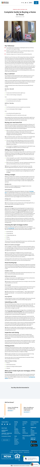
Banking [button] (16, 421)
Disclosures (32, 431)
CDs (15, 426)
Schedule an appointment (34, 435)
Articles (23, 438)
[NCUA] (8, 456)
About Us (23, 429)
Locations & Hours (5, 430)
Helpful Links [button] (33, 427)
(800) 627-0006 (9, 433)
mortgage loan (11, 228)
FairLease (34, 424)
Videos (23, 437)
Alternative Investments (16, 429)
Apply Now (16, 444)
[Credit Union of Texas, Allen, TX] (5, 3)
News (23, 424)
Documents (32, 430)
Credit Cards (16, 430)
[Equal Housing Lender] (17, 456)
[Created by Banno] (19, 460)
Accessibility (11, 452)
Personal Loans (16, 442)
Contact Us (3, 431)
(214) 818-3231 (4, 433)
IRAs (15, 427)
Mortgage (15, 440)
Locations (24, 431)
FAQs (31, 429)
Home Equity (16, 441)
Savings (15, 424)
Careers (23, 430)
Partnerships (24, 423)
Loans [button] (15, 436)
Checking (15, 423)
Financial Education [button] (26, 435)
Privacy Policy (21, 452)
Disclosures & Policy (26, 452)
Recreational (16, 439)
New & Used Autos (33, 423)
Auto (15, 437)
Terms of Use (16, 452)
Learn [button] (23, 427)
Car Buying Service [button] (34, 421)
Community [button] (24, 421)
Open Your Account (18, 433)
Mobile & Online (16, 432)
